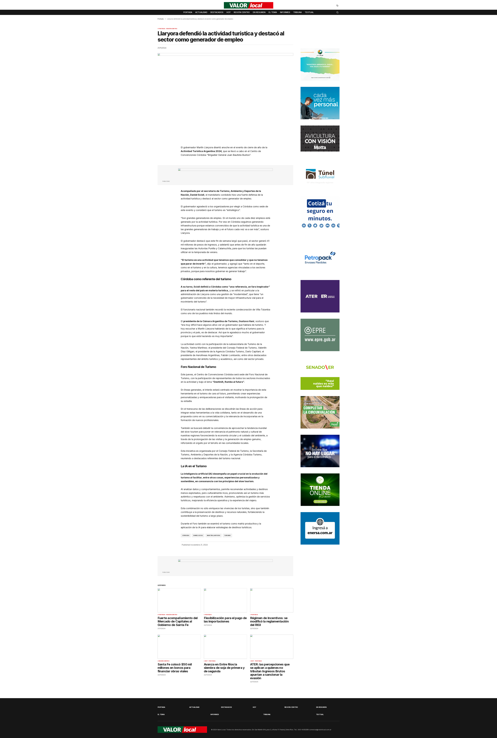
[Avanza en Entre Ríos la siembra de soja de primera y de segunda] (225, 647)
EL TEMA (161, 714)
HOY (206, 661)
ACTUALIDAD (194, 707)
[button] (337, 5)
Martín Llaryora (213, 535)
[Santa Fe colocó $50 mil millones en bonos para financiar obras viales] (179, 647)
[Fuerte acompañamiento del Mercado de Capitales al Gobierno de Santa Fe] (179, 600)
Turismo (227, 535)
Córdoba (185, 535)
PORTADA (162, 28)
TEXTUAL (320, 714)
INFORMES (214, 714)
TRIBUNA (266, 714)
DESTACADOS (226, 707)
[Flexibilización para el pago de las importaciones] (225, 600)
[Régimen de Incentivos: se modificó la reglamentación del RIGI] (271, 600)
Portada (161, 19)
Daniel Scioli (198, 535)
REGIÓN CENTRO (171, 28)
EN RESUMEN (321, 707)
